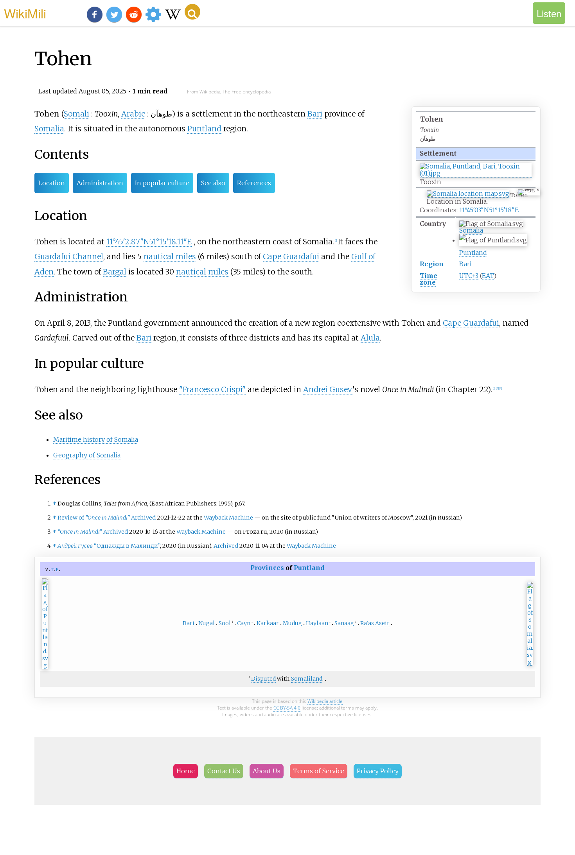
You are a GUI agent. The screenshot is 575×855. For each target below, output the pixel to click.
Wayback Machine (228, 517)
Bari (465, 264)
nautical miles (170, 256)
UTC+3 (468, 276)
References (254, 183)
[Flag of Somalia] (530, 662)
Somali (76, 113)
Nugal (206, 623)
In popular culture (162, 183)
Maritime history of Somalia (95, 439)
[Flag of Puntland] (45, 665)
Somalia (471, 230)
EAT (488, 276)
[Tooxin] (476, 173)
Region (432, 264)
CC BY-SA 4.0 (286, 707)
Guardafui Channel (68, 256)
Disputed (263, 678)
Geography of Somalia (86, 455)
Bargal (114, 271)
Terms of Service (318, 771)
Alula (370, 337)
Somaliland (306, 678)
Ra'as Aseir (375, 623)
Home (185, 771)
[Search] (192, 12)
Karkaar (268, 623)
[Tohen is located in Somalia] (468, 194)
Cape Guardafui (291, 256)
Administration (100, 183)
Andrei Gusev (327, 389)
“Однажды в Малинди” (127, 545)
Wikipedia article (325, 701)
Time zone (428, 279)
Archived (143, 517)
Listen (549, 13)
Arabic (133, 113)
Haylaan (317, 623)
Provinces (267, 568)
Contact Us (223, 771)
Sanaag (344, 623)
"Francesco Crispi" (212, 389)
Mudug (292, 623)
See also (213, 183)
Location (51, 183)
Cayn (243, 623)
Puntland (473, 252)
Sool (225, 623)
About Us (266, 771)
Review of (94, 517)
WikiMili (25, 13)
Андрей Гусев (75, 545)
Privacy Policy (378, 771)
